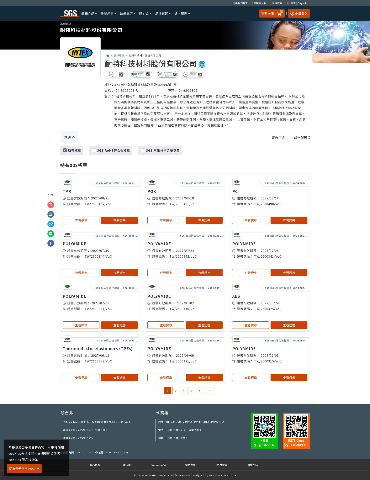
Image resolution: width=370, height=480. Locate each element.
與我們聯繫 (241, 3)
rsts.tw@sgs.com (118, 452)
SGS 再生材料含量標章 (163, 150)
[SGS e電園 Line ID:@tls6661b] (264, 430)
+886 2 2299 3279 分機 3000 (89, 430)
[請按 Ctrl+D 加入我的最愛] (51, 204)
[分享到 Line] (51, 233)
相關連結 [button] (253, 465)
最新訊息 (107, 13)
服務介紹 (87, 13)
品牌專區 (161, 13)
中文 (293, 3)
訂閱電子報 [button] (260, 3)
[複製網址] (51, 224)
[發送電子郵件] (51, 214)
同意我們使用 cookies (24, 468)
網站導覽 (190, 465)
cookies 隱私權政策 (23, 459)
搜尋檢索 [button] (277, 3)
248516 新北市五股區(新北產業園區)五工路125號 (101, 422)
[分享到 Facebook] (51, 243)
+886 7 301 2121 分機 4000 (183, 430)
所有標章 (74, 150)
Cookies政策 (159, 465)
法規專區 (126, 13)
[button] (278, 13)
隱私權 (127, 465)
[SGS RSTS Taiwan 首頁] (107, 55)
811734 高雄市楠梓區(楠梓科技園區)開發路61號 (195, 422)
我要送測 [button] (267, 13)
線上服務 (181, 13)
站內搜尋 (222, 465)
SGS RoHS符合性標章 (113, 150)
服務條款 (95, 465)
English (302, 3)
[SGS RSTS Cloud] (296, 430)
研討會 (144, 13)
